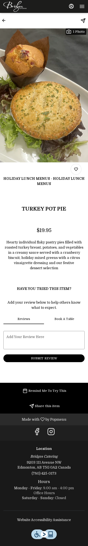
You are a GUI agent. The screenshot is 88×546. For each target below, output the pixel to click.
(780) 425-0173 (44, 473)
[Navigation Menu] (82, 6)
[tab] (23, 319)
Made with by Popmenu (34, 419)
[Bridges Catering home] (22, 6)
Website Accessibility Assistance (44, 520)
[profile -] (71, 6)
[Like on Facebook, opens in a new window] (37, 433)
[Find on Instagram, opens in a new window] (51, 433)
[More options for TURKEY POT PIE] (76, 169)
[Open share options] (83, 20)
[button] (5, 20)
